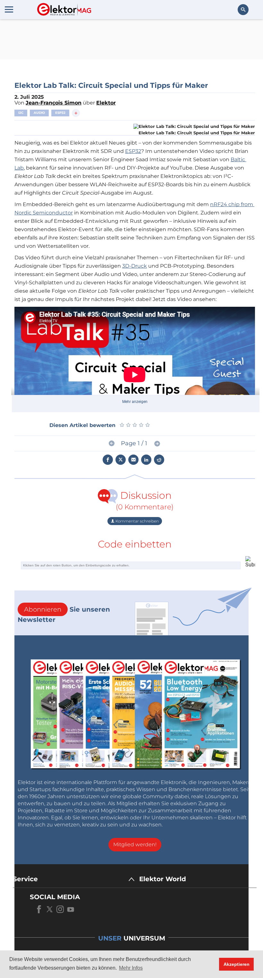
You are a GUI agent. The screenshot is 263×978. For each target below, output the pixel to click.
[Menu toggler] (9, 9)
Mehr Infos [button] (131, 968)
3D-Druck (134, 266)
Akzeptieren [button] (237, 964)
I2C (20, 113)
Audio (39, 113)
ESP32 (60, 113)
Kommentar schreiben (137, 521)
